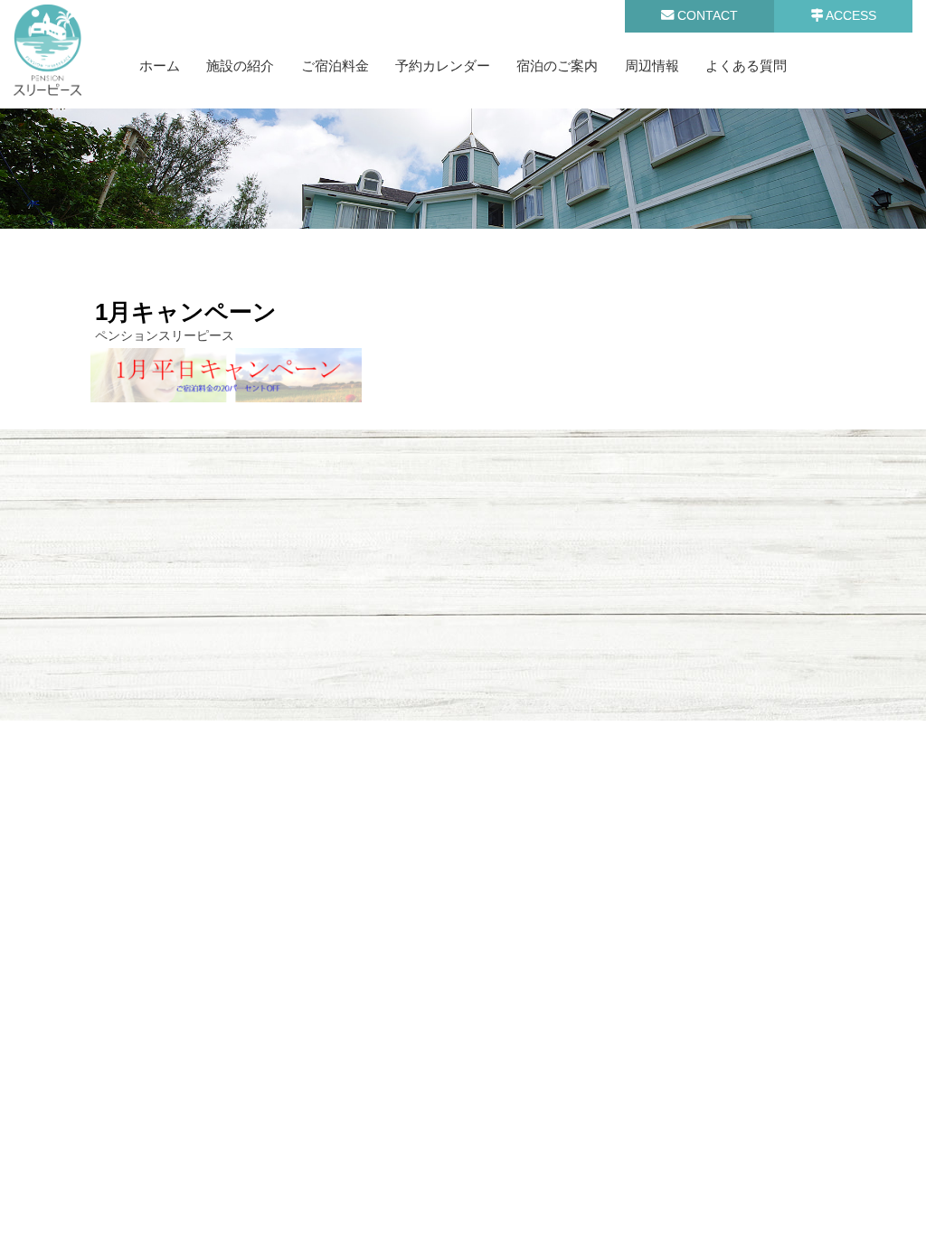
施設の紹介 (240, 65)
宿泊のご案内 (557, 65)
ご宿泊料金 (335, 65)
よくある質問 (746, 65)
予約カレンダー (442, 65)
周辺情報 (652, 65)
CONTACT (706, 15)
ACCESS (849, 15)
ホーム (159, 65)
